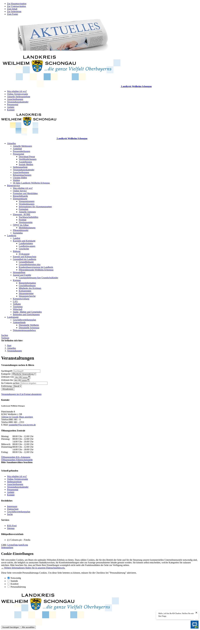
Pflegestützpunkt (20, 230)
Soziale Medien (26, 164)
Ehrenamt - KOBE (21, 214)
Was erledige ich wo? (17, 91)
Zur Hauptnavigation (16, 3)
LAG (15, 301)
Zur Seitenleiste (14, 11)
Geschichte (24, 248)
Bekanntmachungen (22, 175)
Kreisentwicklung (21, 298)
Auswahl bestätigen (10, 627)
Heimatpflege (19, 272)
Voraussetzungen (26, 201)
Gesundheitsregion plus (29, 264)
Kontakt (10, 110)
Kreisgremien (25, 291)
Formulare (23, 209)
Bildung (16, 251)
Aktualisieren (7, 389)
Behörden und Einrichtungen (26, 314)
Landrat (16, 238)
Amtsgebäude (19, 322)
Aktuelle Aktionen (27, 212)
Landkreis (11, 235)
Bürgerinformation (27, 283)
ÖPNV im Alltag (21, 225)
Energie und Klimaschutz (24, 256)
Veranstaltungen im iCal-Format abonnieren (21, 394)
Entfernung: (6, 386)
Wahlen (16, 180)
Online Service (20, 191)
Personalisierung (18, 587)
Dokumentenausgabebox (24, 330)
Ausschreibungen (15, 99)
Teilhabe (17, 304)
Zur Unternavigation (16, 6)
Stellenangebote (20, 167)
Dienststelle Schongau (29, 327)
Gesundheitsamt (26, 262)
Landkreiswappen (27, 246)
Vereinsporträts (26, 222)
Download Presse (27, 156)
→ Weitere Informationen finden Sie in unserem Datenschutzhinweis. (33, 568)
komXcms (23, 545)
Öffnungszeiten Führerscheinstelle (17, 459)
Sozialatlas (18, 233)
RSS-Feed (12, 525)
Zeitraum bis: (7, 380)
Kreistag (17, 280)
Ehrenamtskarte (20, 198)
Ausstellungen (25, 162)
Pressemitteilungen (21, 151)
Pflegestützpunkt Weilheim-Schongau (36, 269)
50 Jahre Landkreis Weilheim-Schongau (31, 183)
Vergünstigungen (26, 204)
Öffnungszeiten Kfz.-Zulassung (15, 457)
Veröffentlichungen (27, 159)
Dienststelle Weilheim (29, 325)
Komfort (14, 584)
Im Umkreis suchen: (10, 383)
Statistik (14, 581)
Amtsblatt (17, 148)
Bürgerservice (13, 185)
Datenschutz (12, 509)
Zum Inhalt (12, 9)
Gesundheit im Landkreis (24, 259)
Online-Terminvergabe (17, 94)
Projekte (22, 219)
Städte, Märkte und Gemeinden (27, 312)
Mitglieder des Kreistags (30, 288)
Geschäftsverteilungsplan (24, 320)
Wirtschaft (17, 309)
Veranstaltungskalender (17, 102)
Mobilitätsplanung (27, 227)
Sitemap (10, 528)
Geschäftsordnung (27, 285)
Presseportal (12, 104)
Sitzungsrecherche (27, 296)
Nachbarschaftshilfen (28, 217)
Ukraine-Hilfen (20, 177)
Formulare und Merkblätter (25, 193)
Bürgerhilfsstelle (20, 196)
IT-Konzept (24, 254)
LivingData (12, 545)
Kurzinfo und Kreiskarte (24, 241)
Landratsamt (12, 317)
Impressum (12, 506)
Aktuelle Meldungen (22, 146)
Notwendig (16, 578)
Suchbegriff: (7, 371)
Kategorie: (6, 374)
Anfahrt (10, 107)
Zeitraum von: (7, 377)
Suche (10, 514)
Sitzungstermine (26, 293)
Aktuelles (11, 143)
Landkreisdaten (26, 243)
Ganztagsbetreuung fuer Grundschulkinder (38, 277)
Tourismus (18, 306)
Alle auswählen (28, 627)
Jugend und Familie (22, 275)
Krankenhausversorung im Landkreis (36, 267)
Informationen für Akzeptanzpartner (35, 206)
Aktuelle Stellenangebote (18, 96)
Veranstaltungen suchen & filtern (17, 365)
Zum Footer (12, 14)
